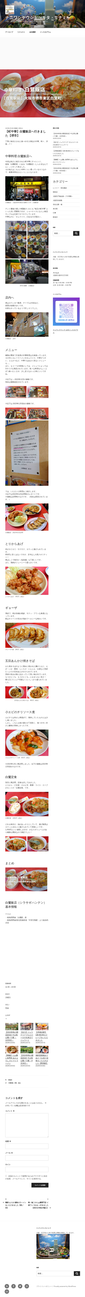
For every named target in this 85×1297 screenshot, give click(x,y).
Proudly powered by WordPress (65, 1286)
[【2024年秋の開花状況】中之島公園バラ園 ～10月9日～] (11, 1027)
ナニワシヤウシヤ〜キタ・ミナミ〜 (38, 17)
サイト (8, 1164)
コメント (10, 1111)
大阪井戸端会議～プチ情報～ (63, 196)
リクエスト (21, 32)
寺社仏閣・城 (57, 204)
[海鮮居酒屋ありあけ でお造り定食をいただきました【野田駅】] (42, 1050)
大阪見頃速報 (57, 200)
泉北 (19, 1083)
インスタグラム (45, 32)
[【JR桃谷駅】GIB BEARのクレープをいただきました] (42, 1027)
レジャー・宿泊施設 (60, 188)
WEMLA (20, 128)
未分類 (55, 209)
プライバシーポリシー (44, 1286)
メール (9, 1153)
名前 (8, 1141)
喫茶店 (55, 192)
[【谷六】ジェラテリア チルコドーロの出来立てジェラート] (26, 1027)
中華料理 (10, 1083)
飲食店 (10, 1080)
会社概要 (32, 32)
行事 (54, 213)
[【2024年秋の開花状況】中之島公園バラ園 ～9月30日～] (26, 1050)
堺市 (15, 1083)
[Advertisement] (42, 52)
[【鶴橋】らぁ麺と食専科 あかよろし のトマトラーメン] (11, 1050)
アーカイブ (9, 32)
